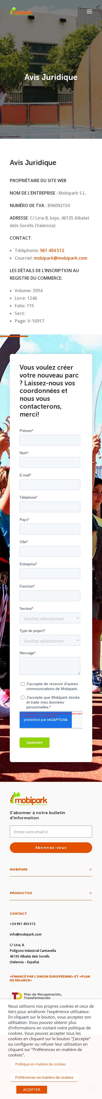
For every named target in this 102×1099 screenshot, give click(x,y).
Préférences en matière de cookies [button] (44, 1077)
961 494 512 (52, 250)
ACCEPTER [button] (31, 1089)
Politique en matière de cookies (40, 1064)
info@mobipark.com (26, 934)
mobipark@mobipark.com (60, 258)
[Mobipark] (21, 11)
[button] (89, 11)
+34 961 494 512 (22, 923)
